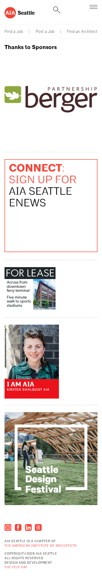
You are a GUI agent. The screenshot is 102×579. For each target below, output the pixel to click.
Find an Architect (82, 31)
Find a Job (14, 31)
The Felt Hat (16, 567)
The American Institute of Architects (41, 546)
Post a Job (45, 31)
